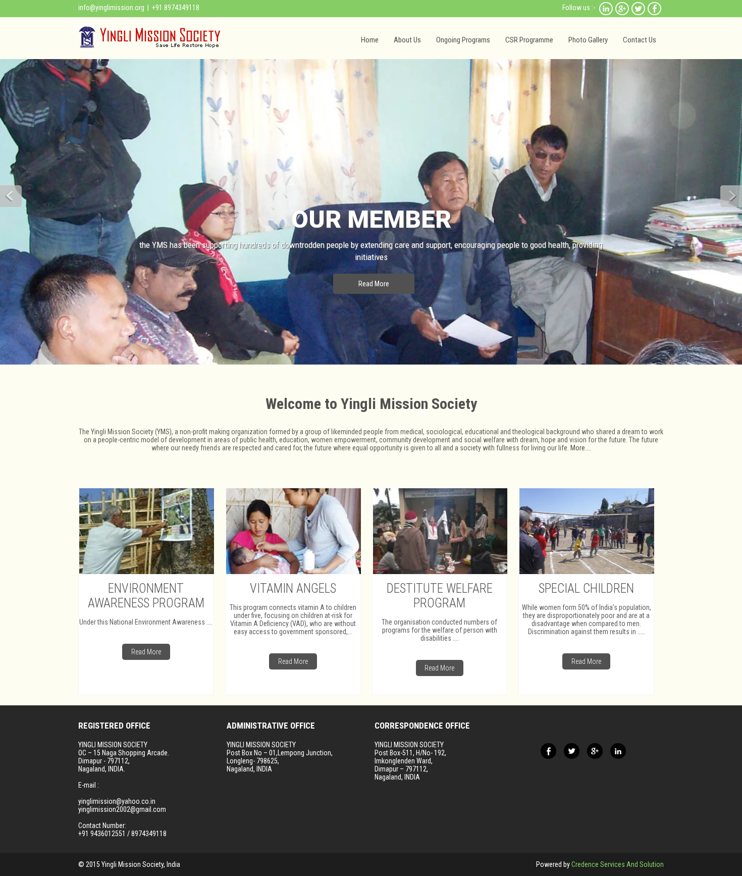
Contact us (639, 39)
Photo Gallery (588, 39)
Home (370, 39)
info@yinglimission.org (111, 8)
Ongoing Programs (463, 39)
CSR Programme (529, 39)
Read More (373, 284)
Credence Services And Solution (617, 864)
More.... (580, 448)
